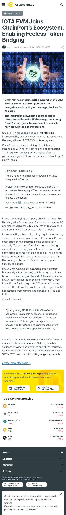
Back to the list (14, 13)
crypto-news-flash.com (15, 362)
